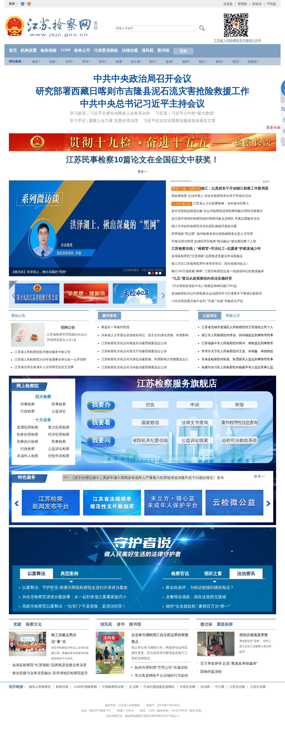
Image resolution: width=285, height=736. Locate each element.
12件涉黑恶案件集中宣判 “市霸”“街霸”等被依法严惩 (207, 301)
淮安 (152, 61)
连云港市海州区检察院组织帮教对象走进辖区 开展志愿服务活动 (215, 218)
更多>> (142, 171)
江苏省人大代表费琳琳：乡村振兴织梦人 (220, 203)
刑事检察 (27, 404)
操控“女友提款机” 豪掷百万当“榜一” (198, 606)
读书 (121, 624)
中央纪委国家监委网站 (159, 687)
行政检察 (27, 411)
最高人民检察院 (40, 687)
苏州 (102, 61)
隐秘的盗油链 (211, 671)
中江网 (219, 687)
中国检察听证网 (113, 687)
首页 (13, 50)
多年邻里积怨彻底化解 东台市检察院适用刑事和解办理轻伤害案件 (217, 211)
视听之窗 (213, 573)
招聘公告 (68, 327)
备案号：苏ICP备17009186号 (163, 705)
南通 (119, 61)
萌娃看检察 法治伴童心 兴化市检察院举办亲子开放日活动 (211, 196)
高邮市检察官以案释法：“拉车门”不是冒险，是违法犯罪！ (74, 606)
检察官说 (180, 573)
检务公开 (82, 50)
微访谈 (206, 624)
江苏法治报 (237, 687)
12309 (65, 50)
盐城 (169, 61)
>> (66, 477)
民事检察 (59, 404)
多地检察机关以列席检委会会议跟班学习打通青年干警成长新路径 (216, 293)
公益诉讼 (210, 315)
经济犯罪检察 (58, 434)
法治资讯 (246, 573)
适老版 (228, 4)
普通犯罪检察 (27, 427)
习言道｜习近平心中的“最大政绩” (185, 113)
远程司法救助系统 (239, 440)
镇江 (202, 61)
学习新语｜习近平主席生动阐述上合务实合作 (110, 113)
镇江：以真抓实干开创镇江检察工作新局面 (235, 188)
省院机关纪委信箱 (150, 440)
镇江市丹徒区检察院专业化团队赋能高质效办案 (204, 226)
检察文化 (34, 624)
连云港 (135, 61)
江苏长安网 (258, 687)
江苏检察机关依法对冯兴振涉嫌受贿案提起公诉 (134, 367)
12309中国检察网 (85, 687)
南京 (35, 61)
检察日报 (62, 687)
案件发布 (109, 315)
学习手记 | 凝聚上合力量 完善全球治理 (104, 120)
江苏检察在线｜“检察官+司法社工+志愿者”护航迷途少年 (216, 248)
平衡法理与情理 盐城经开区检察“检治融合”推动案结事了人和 (213, 241)
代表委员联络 (106, 50)
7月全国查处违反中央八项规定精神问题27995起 (204, 286)
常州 (85, 61)
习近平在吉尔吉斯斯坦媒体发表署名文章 (179, 120)
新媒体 (257, 4)
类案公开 (233, 315)
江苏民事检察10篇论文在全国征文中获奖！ (142, 159)
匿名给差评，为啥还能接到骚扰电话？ (200, 587)
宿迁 (235, 61)
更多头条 (273, 127)
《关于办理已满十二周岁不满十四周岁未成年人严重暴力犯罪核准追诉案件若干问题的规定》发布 (147, 478)
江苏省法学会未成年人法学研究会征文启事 (44, 367)
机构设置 (29, 50)
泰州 (219, 61)
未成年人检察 (27, 456)
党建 (17, 624)
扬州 (185, 61)
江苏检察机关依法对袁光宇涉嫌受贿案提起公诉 (134, 351)
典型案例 (69, 573)
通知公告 (18, 315)
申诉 (194, 404)
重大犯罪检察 (58, 427)
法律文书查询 (194, 422)
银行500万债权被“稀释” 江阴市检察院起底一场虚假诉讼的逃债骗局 (217, 271)
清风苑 (148, 50)
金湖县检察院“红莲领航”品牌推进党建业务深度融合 (207, 256)
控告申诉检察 (58, 456)
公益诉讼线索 (194, 440)
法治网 (205, 687)
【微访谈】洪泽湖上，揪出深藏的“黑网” (39, 272)
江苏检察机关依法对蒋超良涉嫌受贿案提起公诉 (134, 343)
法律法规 (130, 50)
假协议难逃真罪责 (253, 635)
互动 (183, 51)
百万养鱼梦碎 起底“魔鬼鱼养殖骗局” (229, 663)
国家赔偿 (150, 422)
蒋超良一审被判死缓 (115, 327)
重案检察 (225, 624)
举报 (239, 404)
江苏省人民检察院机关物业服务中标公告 (42, 352)
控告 (150, 404)
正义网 (133, 687)
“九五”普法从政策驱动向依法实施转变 (201, 278)
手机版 (271, 4)
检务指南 (49, 50)
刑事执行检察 (27, 441)
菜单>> (259, 476)
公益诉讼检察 (58, 449)
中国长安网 (187, 687)
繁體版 (242, 4)
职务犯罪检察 (27, 434)
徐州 (68, 61)
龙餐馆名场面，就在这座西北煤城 (196, 597)
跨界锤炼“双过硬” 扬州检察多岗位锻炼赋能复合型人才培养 (212, 233)
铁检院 (252, 61)
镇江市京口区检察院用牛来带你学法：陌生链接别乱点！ (210, 263)
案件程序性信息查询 (239, 422)
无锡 (52, 61)
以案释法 (36, 573)
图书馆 (163, 50)
